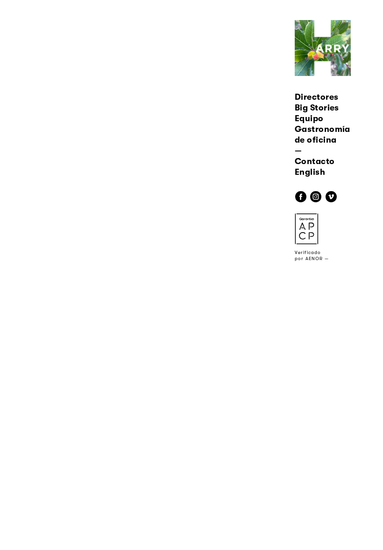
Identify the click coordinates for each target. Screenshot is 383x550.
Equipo (309, 118)
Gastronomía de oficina (322, 134)
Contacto (315, 161)
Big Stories (317, 107)
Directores (317, 97)
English (310, 172)
